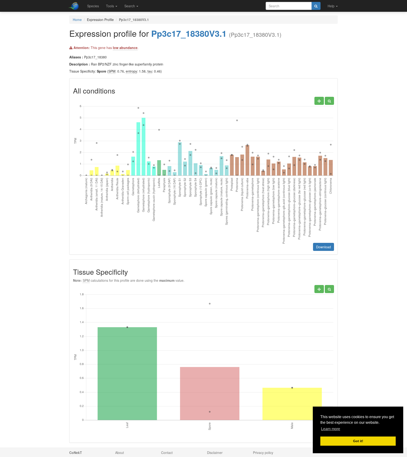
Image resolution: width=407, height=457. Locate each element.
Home (77, 19)
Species (93, 6)
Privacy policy (263, 452)
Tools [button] (110, 6)
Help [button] (331, 6)
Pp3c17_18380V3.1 (189, 33)
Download (323, 247)
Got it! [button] (358, 441)
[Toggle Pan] (319, 101)
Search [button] (130, 6)
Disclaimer (215, 452)
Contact (167, 452)
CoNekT (75, 452)
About (119, 452)
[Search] (316, 6)
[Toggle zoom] (329, 101)
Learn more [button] (330, 429)
